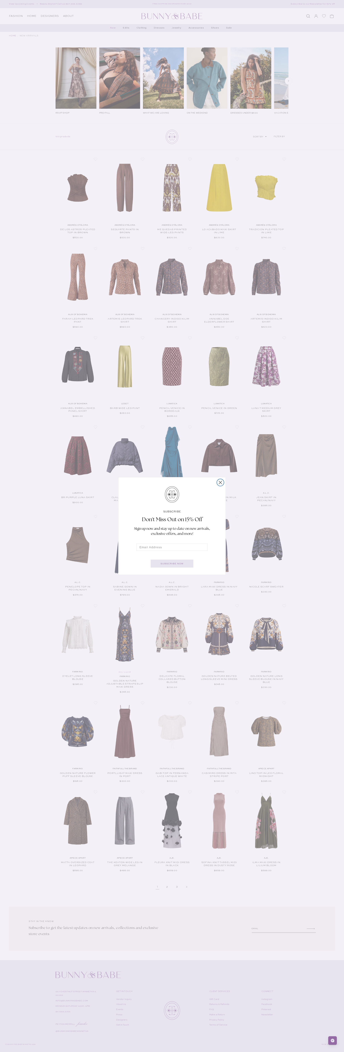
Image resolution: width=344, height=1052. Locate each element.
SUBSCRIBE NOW (172, 563)
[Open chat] (332, 1040)
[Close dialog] (220, 482)
